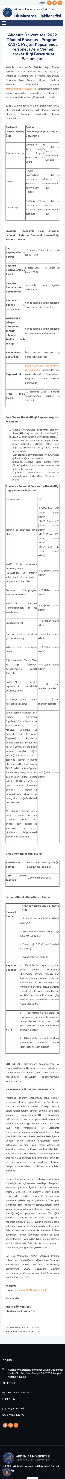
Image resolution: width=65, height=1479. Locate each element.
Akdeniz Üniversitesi (27, 9)
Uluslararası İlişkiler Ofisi (37, 16)
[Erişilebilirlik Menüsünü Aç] (7, 1472)
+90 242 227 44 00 (18, 1392)
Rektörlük (49, 9)
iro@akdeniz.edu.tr (17, 1408)
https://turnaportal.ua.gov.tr (21, 88)
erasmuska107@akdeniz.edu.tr (31, 1290)
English (42, 3)
